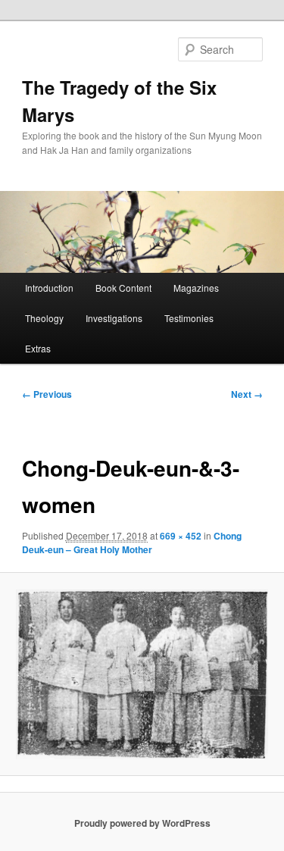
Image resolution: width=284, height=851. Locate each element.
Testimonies (189, 317)
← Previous (47, 394)
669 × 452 (180, 536)
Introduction (49, 287)
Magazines (196, 287)
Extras (38, 348)
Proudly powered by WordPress (142, 823)
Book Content (123, 287)
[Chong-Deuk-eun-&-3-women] (141, 675)
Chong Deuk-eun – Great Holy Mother (132, 542)
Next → (247, 394)
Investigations (114, 317)
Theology (44, 317)
